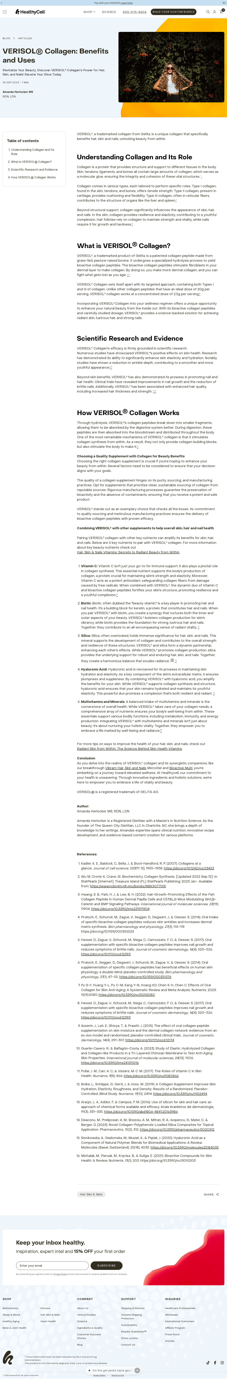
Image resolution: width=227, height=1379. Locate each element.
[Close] (224, 3)
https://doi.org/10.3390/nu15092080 (127, 994)
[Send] (137, 1370)
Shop (88, 12)
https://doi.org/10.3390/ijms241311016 (110, 1063)
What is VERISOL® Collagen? (31, 162)
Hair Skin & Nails (91, 1194)
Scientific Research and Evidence (34, 169)
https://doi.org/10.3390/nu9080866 (151, 1076)
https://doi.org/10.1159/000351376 (145, 977)
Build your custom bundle (174, 11)
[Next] (225, 2)
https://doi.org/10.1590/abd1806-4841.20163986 (141, 1111)
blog (7, 38)
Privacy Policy (60, 1274)
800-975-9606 (135, 12)
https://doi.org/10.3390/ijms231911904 (120, 909)
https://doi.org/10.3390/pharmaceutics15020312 (177, 1129)
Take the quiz (127, 2)
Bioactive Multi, (181, 768)
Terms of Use (118, 1375)
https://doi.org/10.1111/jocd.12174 (149, 1040)
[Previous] (1, 2)
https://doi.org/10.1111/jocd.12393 (106, 954)
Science (109, 12)
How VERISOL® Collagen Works (33, 177)
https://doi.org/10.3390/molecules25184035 (185, 1147)
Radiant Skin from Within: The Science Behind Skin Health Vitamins (129, 748)
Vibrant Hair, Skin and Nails (125, 768)
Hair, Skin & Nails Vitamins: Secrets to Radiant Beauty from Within (128, 552)
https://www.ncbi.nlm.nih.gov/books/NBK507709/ (128, 886)
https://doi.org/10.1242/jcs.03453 (189, 868)
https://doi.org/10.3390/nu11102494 (180, 1094)
